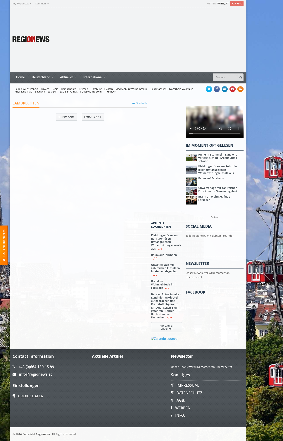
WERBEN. (183, 407)
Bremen (83, 89)
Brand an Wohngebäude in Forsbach (162, 284)
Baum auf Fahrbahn (164, 255)
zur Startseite (139, 103)
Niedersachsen (158, 89)
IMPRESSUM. (188, 385)
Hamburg (96, 89)
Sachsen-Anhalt (69, 91)
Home (20, 77)
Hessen (108, 89)
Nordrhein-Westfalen (181, 89)
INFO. (180, 415)
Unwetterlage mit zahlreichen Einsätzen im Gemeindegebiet (165, 268)
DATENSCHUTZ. (190, 392)
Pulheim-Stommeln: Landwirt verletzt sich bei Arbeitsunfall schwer (217, 158)
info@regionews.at (35, 374)
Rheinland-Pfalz (23, 91)
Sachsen (52, 91)
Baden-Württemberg (26, 89)
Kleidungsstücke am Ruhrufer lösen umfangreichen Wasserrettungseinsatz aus (166, 241)
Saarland (40, 91)
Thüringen (110, 91)
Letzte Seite (91, 117)
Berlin (55, 89)
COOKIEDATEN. (31, 396)
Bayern (45, 89)
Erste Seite (68, 117)
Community (42, 3)
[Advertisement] (171, 39)
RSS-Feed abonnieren (4, 244)
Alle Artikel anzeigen (166, 327)
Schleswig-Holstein (91, 91)
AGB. (181, 400)
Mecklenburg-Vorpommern (131, 89)
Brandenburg (68, 89)
